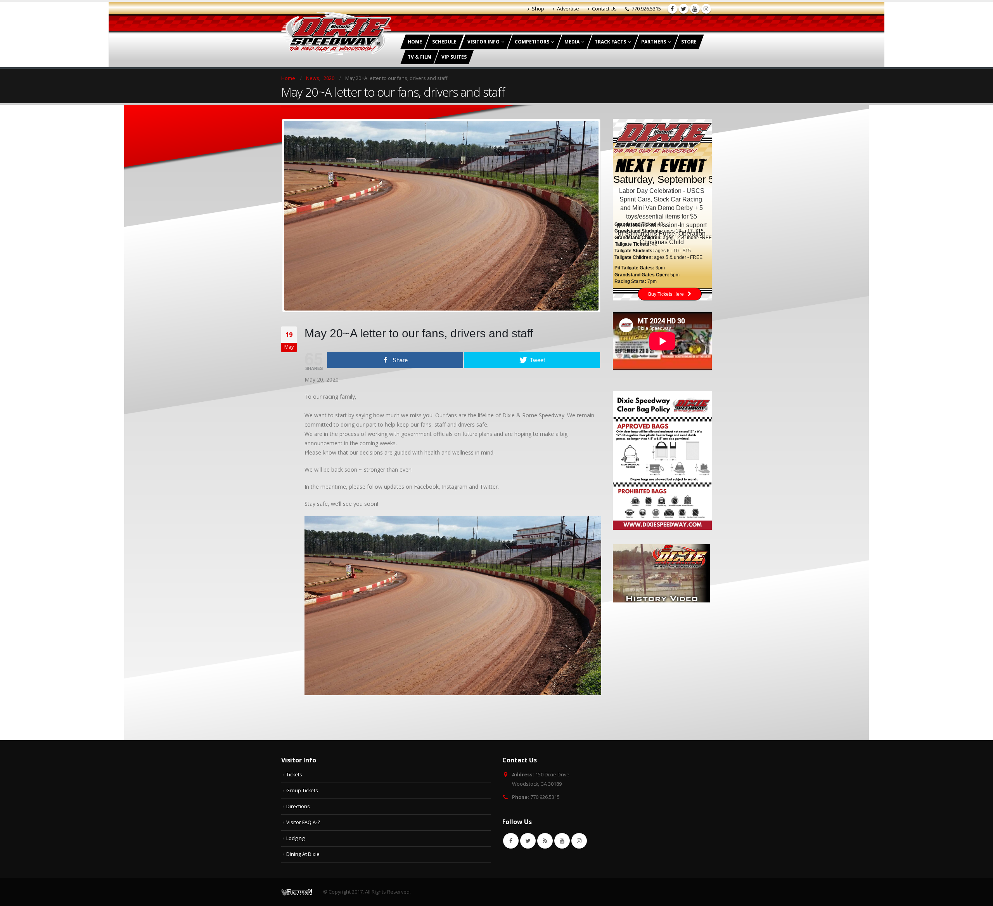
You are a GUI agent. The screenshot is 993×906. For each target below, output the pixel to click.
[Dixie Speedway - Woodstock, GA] (336, 33)
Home (415, 41)
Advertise (568, 8)
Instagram (579, 841)
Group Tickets (302, 790)
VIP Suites (454, 57)
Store (689, 41)
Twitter (528, 841)
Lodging (295, 838)
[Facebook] (672, 9)
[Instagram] (706, 9)
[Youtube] (695, 9)
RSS (545, 841)
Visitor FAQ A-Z (303, 822)
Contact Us (604, 8)
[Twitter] (684, 9)
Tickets (294, 774)
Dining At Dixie (303, 854)
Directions (298, 806)
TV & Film (419, 57)
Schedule (444, 41)
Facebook (511, 841)
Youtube (562, 841)
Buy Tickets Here (666, 294)
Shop (538, 8)
